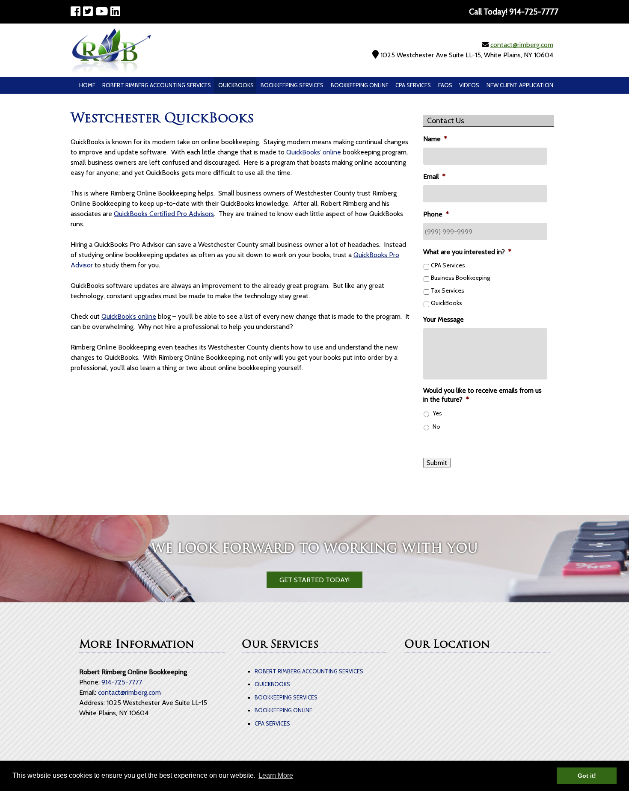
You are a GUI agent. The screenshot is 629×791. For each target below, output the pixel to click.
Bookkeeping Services (292, 85)
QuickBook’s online (128, 316)
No (436, 426)
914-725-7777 (121, 682)
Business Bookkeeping (460, 277)
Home (87, 85)
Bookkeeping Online (360, 85)
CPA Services (413, 85)
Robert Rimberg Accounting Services (156, 85)
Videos (469, 85)
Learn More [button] (275, 775)
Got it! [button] (587, 775)
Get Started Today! (314, 580)
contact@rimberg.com (521, 45)
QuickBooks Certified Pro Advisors (164, 214)
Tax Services (447, 290)
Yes (437, 413)
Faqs (445, 85)
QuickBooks (236, 85)
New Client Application (520, 85)
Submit (437, 463)
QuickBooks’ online (313, 152)
